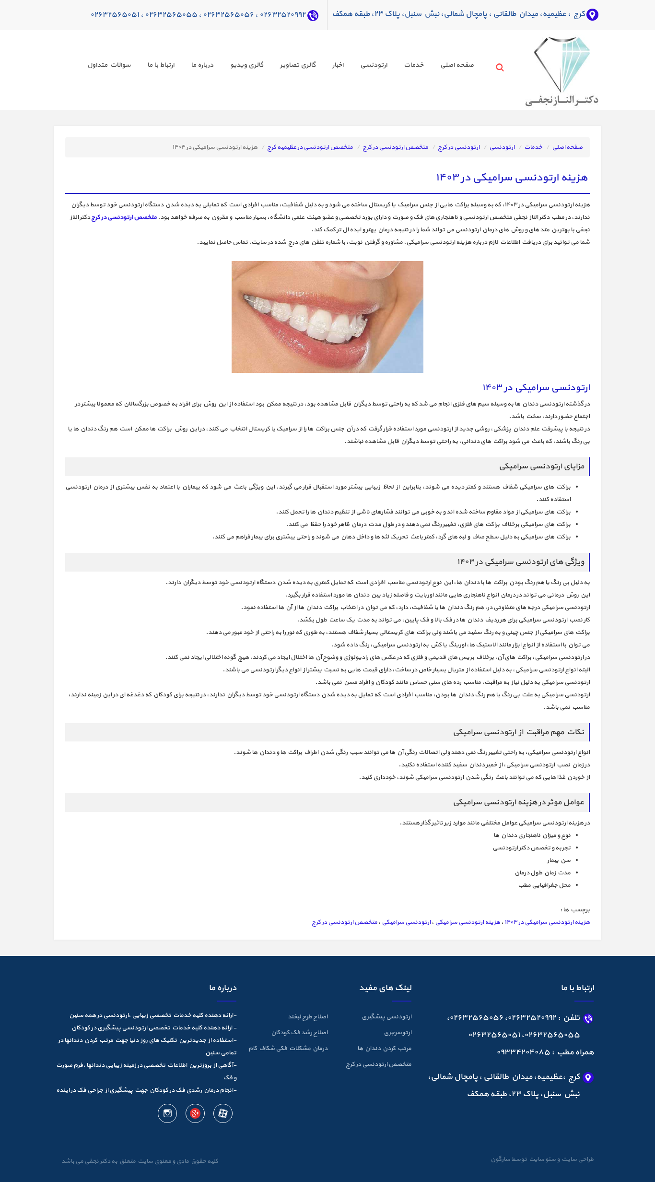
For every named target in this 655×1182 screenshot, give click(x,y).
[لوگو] (544, 69)
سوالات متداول (108, 65)
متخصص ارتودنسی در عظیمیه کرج (310, 147)
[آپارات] (222, 1115)
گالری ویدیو (246, 65)
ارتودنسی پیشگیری (386, 1017)
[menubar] (272, 66)
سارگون (501, 1159)
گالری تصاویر (298, 65)
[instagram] (167, 1115)
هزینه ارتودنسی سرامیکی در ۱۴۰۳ (547, 922)
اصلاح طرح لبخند (308, 1017)
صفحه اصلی (457, 65)
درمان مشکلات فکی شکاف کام (288, 1048)
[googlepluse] (195, 1115)
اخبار (337, 65)
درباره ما (202, 65)
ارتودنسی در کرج (459, 147)
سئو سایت (542, 1159)
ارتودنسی (373, 65)
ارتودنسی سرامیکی (406, 922)
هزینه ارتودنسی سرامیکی (467, 922)
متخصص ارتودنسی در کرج (395, 147)
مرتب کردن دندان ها (384, 1048)
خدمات (413, 65)
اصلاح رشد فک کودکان (299, 1033)
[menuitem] (448, 66)
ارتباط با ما (160, 65)
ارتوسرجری (397, 1033)
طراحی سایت (577, 1159)
